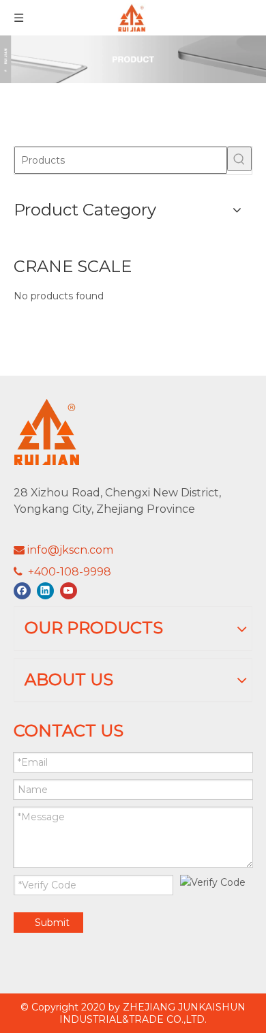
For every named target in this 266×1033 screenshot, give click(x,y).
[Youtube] (68, 590)
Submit (52, 922)
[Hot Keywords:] (239, 159)
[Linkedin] (45, 590)
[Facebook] (22, 590)
